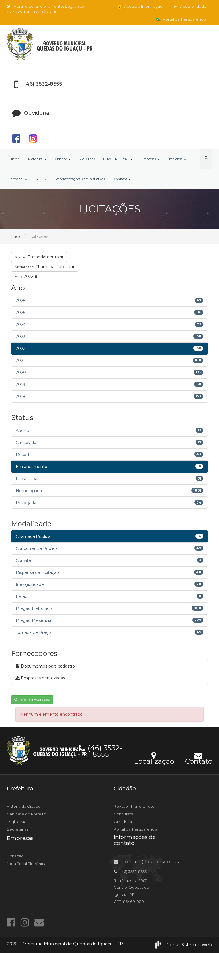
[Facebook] (12, 922)
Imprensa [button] (175, 159)
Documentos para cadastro (47, 666)
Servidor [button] (17, 179)
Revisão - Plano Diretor (135, 806)
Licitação (15, 856)
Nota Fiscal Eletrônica (26, 863)
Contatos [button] (121, 179)
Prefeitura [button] (36, 159)
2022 (25, 276)
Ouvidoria (123, 821)
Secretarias (17, 829)
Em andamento (37, 257)
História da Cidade (24, 806)
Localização (154, 760)
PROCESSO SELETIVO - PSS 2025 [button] (104, 159)
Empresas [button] (149, 159)
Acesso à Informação (143, 6)
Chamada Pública (43, 266)
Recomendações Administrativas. (81, 179)
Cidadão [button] (61, 159)
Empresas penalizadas (42, 678)
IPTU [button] (40, 179)
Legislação (17, 821)
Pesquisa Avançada (34, 699)
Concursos (123, 814)
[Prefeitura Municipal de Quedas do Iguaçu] (109, 44)
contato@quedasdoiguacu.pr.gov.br (164, 861)
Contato (198, 760)
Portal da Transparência (184, 19)
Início (15, 159)
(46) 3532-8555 (104, 750)
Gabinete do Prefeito (26, 814)
